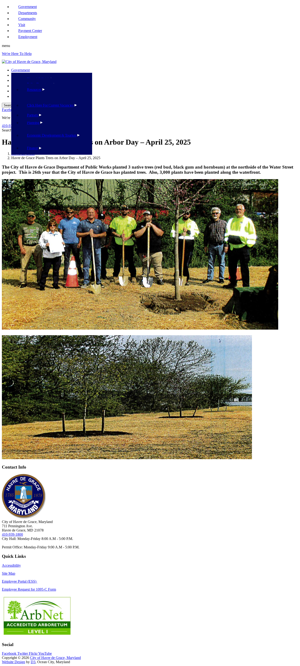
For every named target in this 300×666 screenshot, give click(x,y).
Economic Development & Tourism (51, 135)
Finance (32, 148)
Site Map (8, 573)
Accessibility (11, 565)
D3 (33, 662)
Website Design (13, 662)
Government (20, 70)
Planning (33, 123)
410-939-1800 (12, 534)
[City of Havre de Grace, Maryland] (29, 62)
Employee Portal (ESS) (19, 581)
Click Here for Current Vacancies (50, 105)
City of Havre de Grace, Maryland (55, 658)
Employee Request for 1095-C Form (29, 589)
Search (7, 130)
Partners (32, 115)
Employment (27, 37)
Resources (34, 90)
